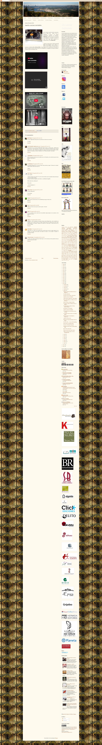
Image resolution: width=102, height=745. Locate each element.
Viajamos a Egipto (70, 670)
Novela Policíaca (57, 17)
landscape (68, 239)
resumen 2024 (64, 251)
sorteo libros (65, 259)
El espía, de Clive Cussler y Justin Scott (69, 295)
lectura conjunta (72, 239)
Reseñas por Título (36, 17)
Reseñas (29, 17)
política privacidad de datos (73, 249)
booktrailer (63, 231)
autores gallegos (75, 229)
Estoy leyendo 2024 (72, 237)
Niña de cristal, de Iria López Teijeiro (69, 330)
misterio (73, 242)
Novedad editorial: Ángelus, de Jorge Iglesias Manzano (69, 306)
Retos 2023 (63, 258)
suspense (69, 259)
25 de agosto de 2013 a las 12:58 (37, 173)
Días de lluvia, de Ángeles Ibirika (68, 323)
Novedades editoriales (66, 293)
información (65, 239)
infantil (62, 239)
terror (73, 259)
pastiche (69, 249)
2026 (63, 264)
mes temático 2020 (72, 241)
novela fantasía (66, 246)
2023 (63, 268)
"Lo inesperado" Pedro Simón (67, 380)
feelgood (74, 238)
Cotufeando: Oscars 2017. (66, 383)
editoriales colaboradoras (67, 234)
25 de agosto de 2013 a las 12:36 (38, 163)
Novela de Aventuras (27, 20)
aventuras (63, 230)
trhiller (62, 260)
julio (64, 334)
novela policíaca (68, 248)
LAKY (29, 211)
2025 (63, 265)
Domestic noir (75, 233)
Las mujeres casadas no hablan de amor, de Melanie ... (69, 304)
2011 (63, 346)
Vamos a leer (67, 260)
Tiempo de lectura (30, 237)
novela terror (63, 249)
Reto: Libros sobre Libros (67, 328)
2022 (63, 270)
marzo (65, 340)
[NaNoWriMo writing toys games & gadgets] (69, 194)
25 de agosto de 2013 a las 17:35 (35, 198)
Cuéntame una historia (66, 379)
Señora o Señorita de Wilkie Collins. (68, 396)
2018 (63, 276)
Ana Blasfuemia (30, 163)
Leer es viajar (65, 391)
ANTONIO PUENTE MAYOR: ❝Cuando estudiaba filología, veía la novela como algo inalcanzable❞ (69, 388)
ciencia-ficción (68, 232)
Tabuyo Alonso (30, 189)
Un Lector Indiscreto (35, 5)
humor (76, 238)
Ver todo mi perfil (66, 73)
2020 (63, 273)
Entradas (64, 718)
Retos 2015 (63, 255)
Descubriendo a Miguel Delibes (68, 233)
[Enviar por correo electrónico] (37, 130)
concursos (72, 232)
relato (62, 250)
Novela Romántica (69, 17)
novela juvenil (66, 247)
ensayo (67, 235)
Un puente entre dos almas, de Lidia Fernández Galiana (68, 403)
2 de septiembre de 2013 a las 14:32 (39, 237)
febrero (65, 341)
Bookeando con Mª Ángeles (67, 372)
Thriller (63, 17)
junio (64, 335)
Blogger (56, 738)
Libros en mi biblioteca (66, 402)
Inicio (25, 17)
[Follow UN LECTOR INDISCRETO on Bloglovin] (65, 653)
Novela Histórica (43, 17)
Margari (29, 198)
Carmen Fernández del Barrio (70, 231)
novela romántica (74, 248)
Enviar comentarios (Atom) (33, 260)
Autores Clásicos (41, 20)
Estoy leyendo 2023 (66, 237)
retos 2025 (69, 258)
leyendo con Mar (65, 395)
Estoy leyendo (69, 236)
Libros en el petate (66, 398)
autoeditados (63, 229)
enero (65, 342)
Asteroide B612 (65, 369)
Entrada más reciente (28, 258)
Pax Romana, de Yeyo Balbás (67, 308)
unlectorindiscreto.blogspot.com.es (67, 732)
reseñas (70, 250)
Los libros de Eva (66, 240)
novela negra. (64, 248)
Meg (28, 205)
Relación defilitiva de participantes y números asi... (68, 316)
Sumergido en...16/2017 (70, 664)
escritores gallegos (74, 235)
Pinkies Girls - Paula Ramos (67, 392)
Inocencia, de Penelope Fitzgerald (68, 324)
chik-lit (76, 231)
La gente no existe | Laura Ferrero (67, 370)
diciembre (65, 284)
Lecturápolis (65, 386)
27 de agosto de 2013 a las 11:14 (37, 228)
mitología (76, 242)
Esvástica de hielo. (67, 238)
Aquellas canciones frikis (67, 318)
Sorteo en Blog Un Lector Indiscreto (71, 684)
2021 (63, 271)
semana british (73, 258)
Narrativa (34, 20)
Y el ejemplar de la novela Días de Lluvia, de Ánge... (69, 312)
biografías (72, 230)
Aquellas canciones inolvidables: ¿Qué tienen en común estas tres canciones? (72, 704)
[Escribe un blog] (38, 130)
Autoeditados (56, 20)
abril (64, 338)
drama (62, 234)
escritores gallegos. (64, 236)
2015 (63, 280)
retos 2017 (70, 255)
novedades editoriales (71, 245)
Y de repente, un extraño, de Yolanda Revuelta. (71, 697)
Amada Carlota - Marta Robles (67, 373)
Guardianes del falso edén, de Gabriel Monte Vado (70, 327)
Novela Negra (50, 17)
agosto (65, 290)
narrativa (63, 243)
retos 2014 (75, 254)
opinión (66, 249)
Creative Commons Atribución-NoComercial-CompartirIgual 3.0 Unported (69, 729)
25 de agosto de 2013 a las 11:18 (37, 137)
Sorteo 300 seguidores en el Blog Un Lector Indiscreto (70, 300)
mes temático (71, 240)
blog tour (75, 230)
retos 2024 (66, 258)
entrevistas (69, 235)
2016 (63, 278)
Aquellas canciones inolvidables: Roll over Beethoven (69, 292)
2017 (63, 277)
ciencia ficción (64, 232)
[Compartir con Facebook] (40, 130)
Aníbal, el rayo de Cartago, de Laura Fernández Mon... (68, 332)
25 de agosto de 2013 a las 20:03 (34, 205)
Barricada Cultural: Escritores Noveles (71, 658)
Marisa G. (29, 219)
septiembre (65, 288)
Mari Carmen (30, 173)
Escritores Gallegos (48, 20)
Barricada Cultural (67, 230)
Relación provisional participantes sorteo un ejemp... (70, 320)
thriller (76, 259)
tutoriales (64, 260)
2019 (63, 274)
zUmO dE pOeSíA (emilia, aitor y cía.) (34, 146)
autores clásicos (69, 229)
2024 (63, 267)
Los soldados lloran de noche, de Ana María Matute (70, 314)
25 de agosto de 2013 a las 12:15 (45, 146)
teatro (71, 259)
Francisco (66, 71)
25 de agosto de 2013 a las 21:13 (35, 211)
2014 (63, 281)
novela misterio (70, 247)
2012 (63, 344)
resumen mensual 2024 (71, 252)
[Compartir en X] (39, 130)
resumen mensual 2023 (65, 252)
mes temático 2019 (66, 241)
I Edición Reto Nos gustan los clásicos (71, 678)
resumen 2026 (68, 251)
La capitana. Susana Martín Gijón (67, 399)
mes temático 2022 (68, 242)
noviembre (65, 286)
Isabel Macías (30, 138)
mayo (65, 337)
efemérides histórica (73, 234)
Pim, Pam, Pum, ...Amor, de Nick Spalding (70, 321)
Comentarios (65, 720)
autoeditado (75, 228)
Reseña (67, 250)
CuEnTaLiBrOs (30, 155)
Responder (29, 143)
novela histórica (72, 246)
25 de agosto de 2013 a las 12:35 (38, 155)
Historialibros (30, 229)
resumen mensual (74, 251)
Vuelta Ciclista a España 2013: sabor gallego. (70, 298)
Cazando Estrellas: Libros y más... (68, 376)
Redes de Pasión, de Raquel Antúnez (68, 302)
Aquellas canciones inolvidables (68, 296)
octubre (65, 287)
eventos (71, 238)
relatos (64, 250)
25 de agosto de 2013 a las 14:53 (37, 189)
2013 (63, 283)
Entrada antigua (55, 258)
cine (70, 232)
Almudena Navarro (64, 227)
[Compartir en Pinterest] (41, 130)
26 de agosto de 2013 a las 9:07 (36, 219)
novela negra (75, 247)
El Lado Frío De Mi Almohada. (68, 383)
